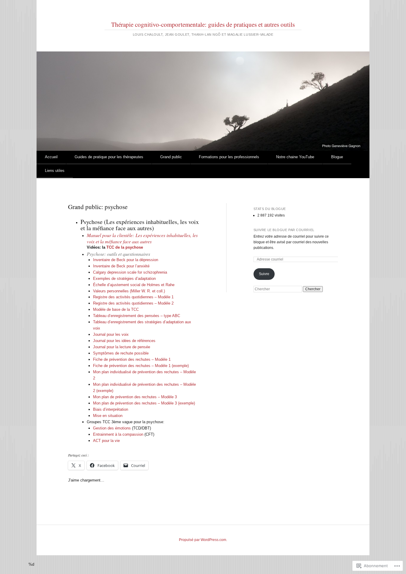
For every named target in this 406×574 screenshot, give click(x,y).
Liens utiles (54, 170)
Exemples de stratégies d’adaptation (124, 278)
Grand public (171, 157)
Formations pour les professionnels (229, 157)
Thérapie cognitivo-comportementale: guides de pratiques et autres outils (203, 24)
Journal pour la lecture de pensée (121, 347)
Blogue (337, 157)
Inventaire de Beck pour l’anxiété (121, 266)
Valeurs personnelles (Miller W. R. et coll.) (129, 291)
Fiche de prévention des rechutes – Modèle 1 (132, 359)
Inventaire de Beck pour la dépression (126, 260)
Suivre (264, 274)
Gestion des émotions (112, 428)
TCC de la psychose (124, 247)
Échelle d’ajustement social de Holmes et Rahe (133, 285)
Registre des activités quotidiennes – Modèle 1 (133, 297)
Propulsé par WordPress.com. (203, 540)
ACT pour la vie (106, 440)
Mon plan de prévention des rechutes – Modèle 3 (135, 397)
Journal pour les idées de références (124, 340)
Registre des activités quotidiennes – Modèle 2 (133, 303)
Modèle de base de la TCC (116, 309)
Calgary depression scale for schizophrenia (130, 272)
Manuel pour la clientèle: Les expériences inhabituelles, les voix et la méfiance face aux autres (142, 238)
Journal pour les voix (111, 334)
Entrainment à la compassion (118, 434)
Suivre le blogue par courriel (284, 230)
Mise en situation (107, 415)
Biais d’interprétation (110, 409)
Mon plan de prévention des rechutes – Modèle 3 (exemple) (144, 403)
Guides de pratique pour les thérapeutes (109, 157)
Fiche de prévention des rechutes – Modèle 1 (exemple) (141, 365)
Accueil (51, 157)
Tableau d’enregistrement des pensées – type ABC (136, 315)
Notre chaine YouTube (295, 157)
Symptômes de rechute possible (121, 353)
